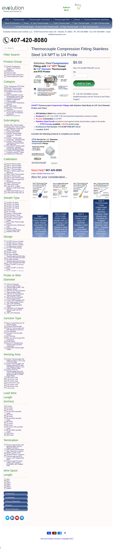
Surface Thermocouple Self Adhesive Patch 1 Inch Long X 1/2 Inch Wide (15, 360)
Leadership (9, 497)
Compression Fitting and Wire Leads (14, 154)
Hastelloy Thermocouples (14, 217)
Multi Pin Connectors (13, 116)
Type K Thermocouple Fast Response (15, 180)
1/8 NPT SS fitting (12, 202)
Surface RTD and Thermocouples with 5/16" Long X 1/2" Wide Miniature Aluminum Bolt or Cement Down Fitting (15, 373)
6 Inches (9, 406)
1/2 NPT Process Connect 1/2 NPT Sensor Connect (14, 242)
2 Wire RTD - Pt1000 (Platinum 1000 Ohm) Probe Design (15, 187)
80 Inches (9, 425)
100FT (8, 483)
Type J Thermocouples (13, 169)
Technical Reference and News (96, 20)
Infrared (77, 20)
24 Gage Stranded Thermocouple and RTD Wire (15, 260)
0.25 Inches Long (12, 381)
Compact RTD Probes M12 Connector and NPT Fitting (15, 151)
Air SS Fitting (10, 211)
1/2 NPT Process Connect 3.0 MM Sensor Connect (14, 245)
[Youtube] (17, 518)
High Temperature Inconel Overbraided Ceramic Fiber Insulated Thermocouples (15, 96)
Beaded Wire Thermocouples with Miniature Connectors (15, 127)
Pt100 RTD (10, 71)
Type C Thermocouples (13, 165)
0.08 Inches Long (12, 377)
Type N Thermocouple (13, 183)
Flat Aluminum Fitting (13, 215)
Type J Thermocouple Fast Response (15, 171)
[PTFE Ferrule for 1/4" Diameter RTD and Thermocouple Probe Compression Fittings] (44, 165)
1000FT (8, 488)
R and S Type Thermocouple (47, 27)
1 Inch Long (10, 388)
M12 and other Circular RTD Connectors (15, 338)
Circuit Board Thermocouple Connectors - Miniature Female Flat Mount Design (15, 147)
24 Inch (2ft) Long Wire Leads (13, 412)
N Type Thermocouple (25, 27)
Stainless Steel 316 (12, 231)
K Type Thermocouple (39, 23)
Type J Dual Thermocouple (15, 174)
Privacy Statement (12, 501)
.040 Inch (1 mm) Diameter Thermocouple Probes (15, 294)
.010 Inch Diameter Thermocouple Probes (13, 285)
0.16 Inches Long (12, 379)
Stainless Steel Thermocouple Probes (13, 229)
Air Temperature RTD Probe (15, 86)
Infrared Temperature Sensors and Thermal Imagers (13, 68)
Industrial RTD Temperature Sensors (15, 103)
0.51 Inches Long (12, 384)
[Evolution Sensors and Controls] (13, 9)
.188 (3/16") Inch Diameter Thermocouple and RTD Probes (14, 309)
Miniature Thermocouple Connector (14, 108)
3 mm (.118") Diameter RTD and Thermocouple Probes (15, 301)
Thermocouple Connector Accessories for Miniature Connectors (14, 112)
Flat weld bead (11, 331)
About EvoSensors (12, 23)
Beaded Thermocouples (14, 88)
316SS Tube (10, 210)
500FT (8, 486)
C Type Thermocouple (89, 27)
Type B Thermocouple (13, 164)
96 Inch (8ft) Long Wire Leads (13, 430)
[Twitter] (7, 518)
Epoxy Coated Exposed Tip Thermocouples (15, 323)
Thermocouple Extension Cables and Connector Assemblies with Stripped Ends (14, 463)
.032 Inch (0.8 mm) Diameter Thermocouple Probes (15, 291)
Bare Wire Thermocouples (14, 125)
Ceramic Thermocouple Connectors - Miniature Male (15, 138)
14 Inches (9, 410)
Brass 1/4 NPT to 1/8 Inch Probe (14, 268)
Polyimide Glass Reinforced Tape (15, 225)
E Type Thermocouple (100, 23)
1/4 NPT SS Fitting (12, 204)
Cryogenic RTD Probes (13, 90)
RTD (7, 20)
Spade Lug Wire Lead (13, 453)
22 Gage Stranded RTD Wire (15, 258)
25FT (8, 479)
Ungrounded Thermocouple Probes (15, 348)
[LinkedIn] (22, 518)
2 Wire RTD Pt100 (12, 184)
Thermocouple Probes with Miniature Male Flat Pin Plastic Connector (15, 446)
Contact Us (9, 493)
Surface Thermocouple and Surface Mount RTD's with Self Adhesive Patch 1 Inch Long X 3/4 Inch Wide (15, 366)
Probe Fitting (10, 341)
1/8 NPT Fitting (11, 253)
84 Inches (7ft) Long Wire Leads (14, 427)
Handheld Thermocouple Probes (14, 92)
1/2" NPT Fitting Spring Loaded (13, 248)
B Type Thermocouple (69, 27)
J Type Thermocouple (61, 23)
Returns (8, 505)
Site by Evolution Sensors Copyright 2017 (57, 539)
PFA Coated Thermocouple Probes (15, 222)
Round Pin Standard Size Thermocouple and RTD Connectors (14, 344)
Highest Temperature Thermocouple (13, 100)
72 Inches (9, 423)
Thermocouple (19, 20)
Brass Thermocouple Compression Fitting (13, 131)
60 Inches (9, 421)
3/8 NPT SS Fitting (12, 206)
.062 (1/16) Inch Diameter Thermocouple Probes (14, 298)
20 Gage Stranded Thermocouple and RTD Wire (15, 255)
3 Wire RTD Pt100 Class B (15, 193)
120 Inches (10, 433)
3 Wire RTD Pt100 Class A (15, 191)
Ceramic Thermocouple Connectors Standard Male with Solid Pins (15, 142)
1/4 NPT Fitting (11, 251)
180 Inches (10, 435)
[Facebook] (12, 518)
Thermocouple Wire (62, 20)
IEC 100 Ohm (10, 336)
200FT (8, 485)
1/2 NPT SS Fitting (12, 208)
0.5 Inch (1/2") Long (12, 383)
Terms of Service (12, 509)
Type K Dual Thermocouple (15, 178)
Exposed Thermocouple (14, 326)
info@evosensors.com (45, 173)
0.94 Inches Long (12, 386)
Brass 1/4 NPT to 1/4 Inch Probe (14, 265)
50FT (8, 481)
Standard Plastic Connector (15, 454)
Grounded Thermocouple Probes (14, 333)
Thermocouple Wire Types (14, 76)
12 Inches (9, 408)
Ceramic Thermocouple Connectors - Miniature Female (13, 135)
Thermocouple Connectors (39, 20)
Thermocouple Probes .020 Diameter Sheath (15, 288)
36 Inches (9, 415)
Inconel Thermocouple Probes (13, 219)
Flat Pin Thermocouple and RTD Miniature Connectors (15, 328)
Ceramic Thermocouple (13, 213)
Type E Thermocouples (13, 167)
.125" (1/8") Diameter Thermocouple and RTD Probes (14, 305)
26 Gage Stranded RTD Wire (15, 263)
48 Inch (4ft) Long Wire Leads (13, 419)
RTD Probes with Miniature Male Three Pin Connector (15, 450)
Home (26, 23)
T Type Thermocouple (81, 23)
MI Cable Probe (11, 106)
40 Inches (9, 416)
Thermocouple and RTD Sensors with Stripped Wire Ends (15, 457)
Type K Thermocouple (13, 176)
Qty (74, 72)
